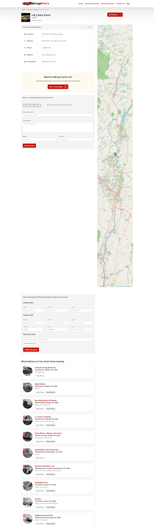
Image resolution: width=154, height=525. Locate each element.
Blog (128, 3)
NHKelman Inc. (41, 482)
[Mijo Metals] (28, 387)
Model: (49, 307)
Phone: (49, 320)
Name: (25, 320)
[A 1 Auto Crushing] (28, 420)
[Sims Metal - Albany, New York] (28, 436)
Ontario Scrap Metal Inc (45, 367)
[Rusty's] (28, 502)
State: (49, 326)
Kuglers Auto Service (44, 515)
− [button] (99, 30)
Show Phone (40, 376)
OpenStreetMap (123, 286)
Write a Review (38, 20)
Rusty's (38, 499)
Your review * (27, 120)
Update (90, 27)
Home (81, 3)
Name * (25, 136)
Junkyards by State (92, 3)
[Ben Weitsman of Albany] (28, 404)
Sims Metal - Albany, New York (48, 433)
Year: (72, 307)
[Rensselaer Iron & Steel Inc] (28, 453)
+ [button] (99, 27)
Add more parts (30, 343)
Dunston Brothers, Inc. (45, 466)
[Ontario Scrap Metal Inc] (28, 371)
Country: (25, 326)
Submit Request (31, 350)
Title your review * (28, 112)
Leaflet (116, 286)
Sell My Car (114, 15)
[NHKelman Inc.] (28, 486)
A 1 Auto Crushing (43, 417)
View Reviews (50, 392)
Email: (73, 320)
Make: (25, 307)
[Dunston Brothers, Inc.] (28, 469)
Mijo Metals (40, 384)
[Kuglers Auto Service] (28, 519)
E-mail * (61, 136)
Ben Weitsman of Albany (46, 400)
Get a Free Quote (56, 87)
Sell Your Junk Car (108, 3)
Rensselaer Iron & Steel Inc (47, 449)
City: (72, 326)
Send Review (29, 146)
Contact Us (120, 3)
